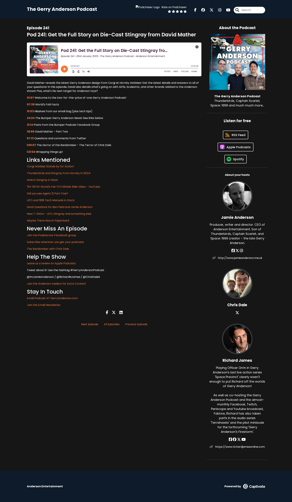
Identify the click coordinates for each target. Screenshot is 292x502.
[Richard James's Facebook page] (230, 439)
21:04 (31, 152)
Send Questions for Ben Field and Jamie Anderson (59, 207)
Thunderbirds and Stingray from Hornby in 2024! (59, 173)
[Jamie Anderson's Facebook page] (233, 250)
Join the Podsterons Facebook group (51, 235)
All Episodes (111, 324)
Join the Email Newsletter (44, 305)
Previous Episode (136, 324)
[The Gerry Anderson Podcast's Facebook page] (195, 10)
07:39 (31, 104)
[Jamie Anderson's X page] (237, 250)
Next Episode (89, 324)
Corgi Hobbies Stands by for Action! (50, 166)
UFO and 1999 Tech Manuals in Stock (51, 200)
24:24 (31, 118)
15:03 (30, 111)
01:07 (30, 98)
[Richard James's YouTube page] (243, 439)
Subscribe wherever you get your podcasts (55, 242)
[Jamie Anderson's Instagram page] (241, 250)
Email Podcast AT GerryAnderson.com (52, 298)
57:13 (30, 138)
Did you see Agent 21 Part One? (47, 193)
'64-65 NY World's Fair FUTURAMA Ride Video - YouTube (63, 187)
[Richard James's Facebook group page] (234, 439)
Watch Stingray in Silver (42, 180)
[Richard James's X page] (239, 439)
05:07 (32, 145)
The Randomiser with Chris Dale (48, 249)
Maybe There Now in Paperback (48, 220)
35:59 (30, 131)
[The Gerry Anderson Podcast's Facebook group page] (201, 10)
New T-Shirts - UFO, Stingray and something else (59, 214)
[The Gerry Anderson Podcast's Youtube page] (226, 10)
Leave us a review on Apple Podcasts (51, 263)
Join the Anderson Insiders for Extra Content (56, 284)
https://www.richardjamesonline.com (239, 447)
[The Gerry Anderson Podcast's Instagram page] (217, 10)
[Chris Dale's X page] (237, 312)
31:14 (30, 125)
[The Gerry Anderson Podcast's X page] (209, 10)
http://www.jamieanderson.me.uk (239, 258)
